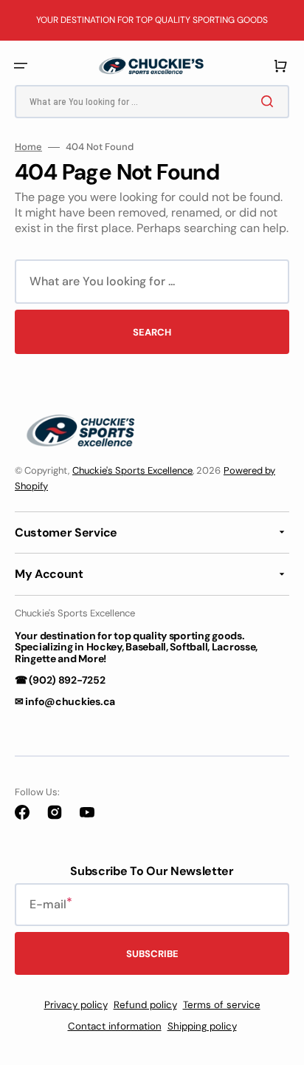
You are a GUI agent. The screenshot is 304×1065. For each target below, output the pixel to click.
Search (152, 332)
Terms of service (221, 1004)
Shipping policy (202, 1026)
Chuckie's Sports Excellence (132, 470)
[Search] (270, 101)
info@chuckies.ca (70, 701)
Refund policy (145, 1004)
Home (28, 147)
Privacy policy (76, 1004)
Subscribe (152, 953)
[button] (20, 66)
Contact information (115, 1026)
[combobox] (152, 101)
